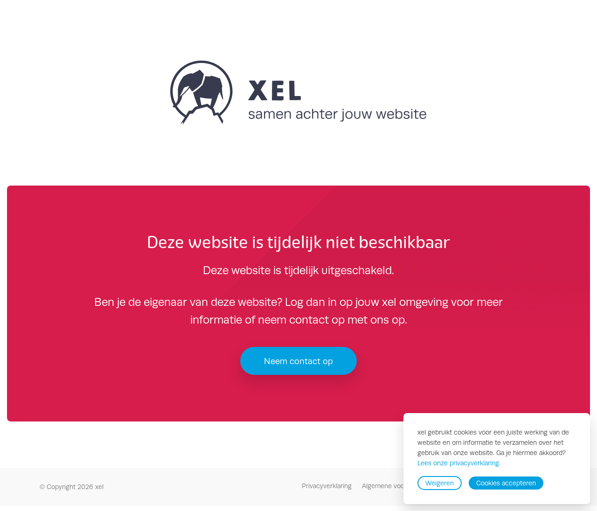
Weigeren (439, 483)
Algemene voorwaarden (397, 486)
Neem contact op (298, 361)
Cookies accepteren (506, 483)
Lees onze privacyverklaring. (458, 463)
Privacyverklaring (327, 486)
